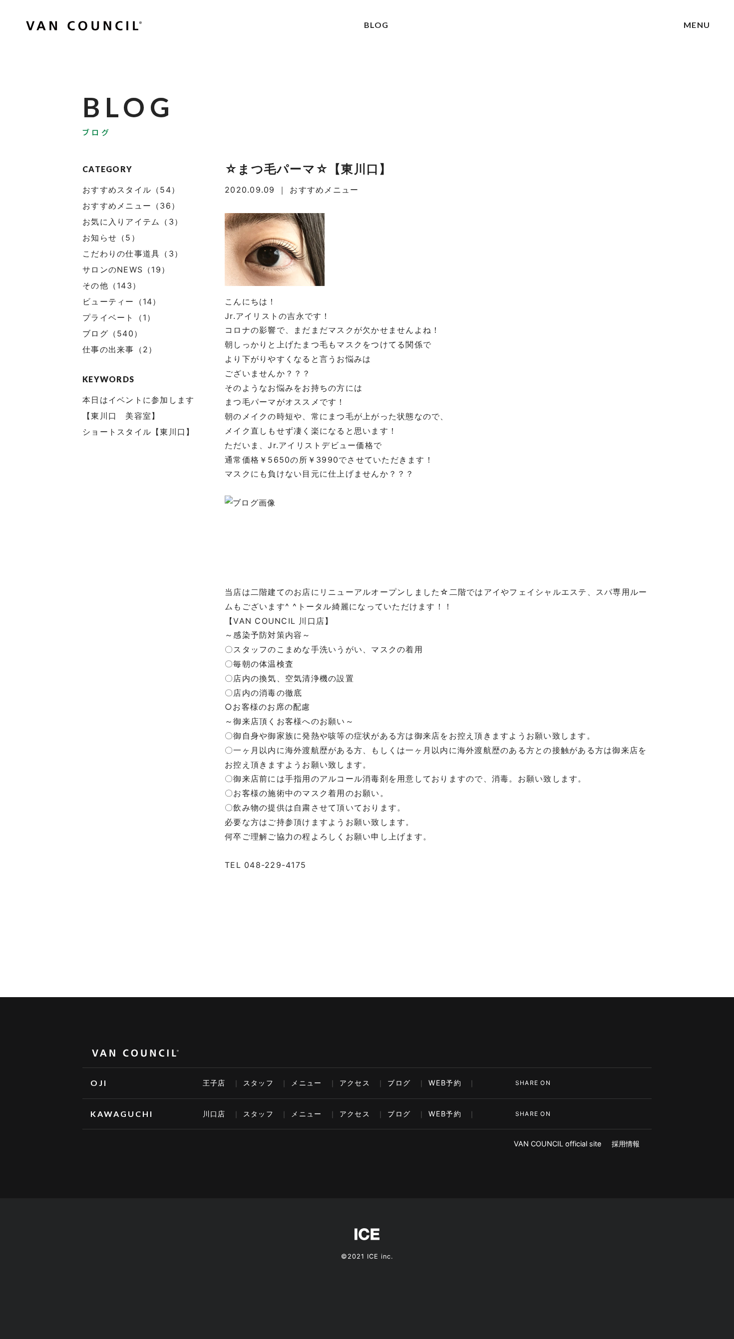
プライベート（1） (118, 317)
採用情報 (626, 1143)
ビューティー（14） (121, 301)
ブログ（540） (112, 333)
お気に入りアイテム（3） (132, 222)
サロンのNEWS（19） (126, 269)
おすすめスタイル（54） (131, 190)
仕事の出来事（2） (119, 349)
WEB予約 (444, 1082)
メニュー (306, 1082)
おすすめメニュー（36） (131, 206)
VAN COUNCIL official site (557, 1143)
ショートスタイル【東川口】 (138, 432)
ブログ (398, 1082)
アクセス (355, 1082)
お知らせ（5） (111, 238)
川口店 (214, 1113)
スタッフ (258, 1082)
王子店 (214, 1082)
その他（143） (111, 285)
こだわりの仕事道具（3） (132, 254)
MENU (697, 24)
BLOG (376, 24)
